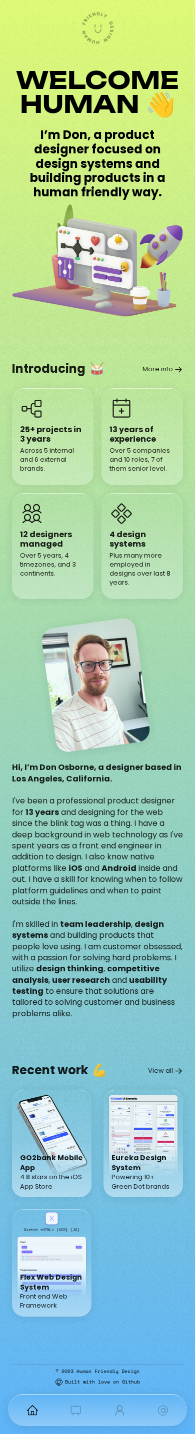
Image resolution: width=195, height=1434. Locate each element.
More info (157, 369)
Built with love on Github (102, 1382)
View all (160, 1070)
